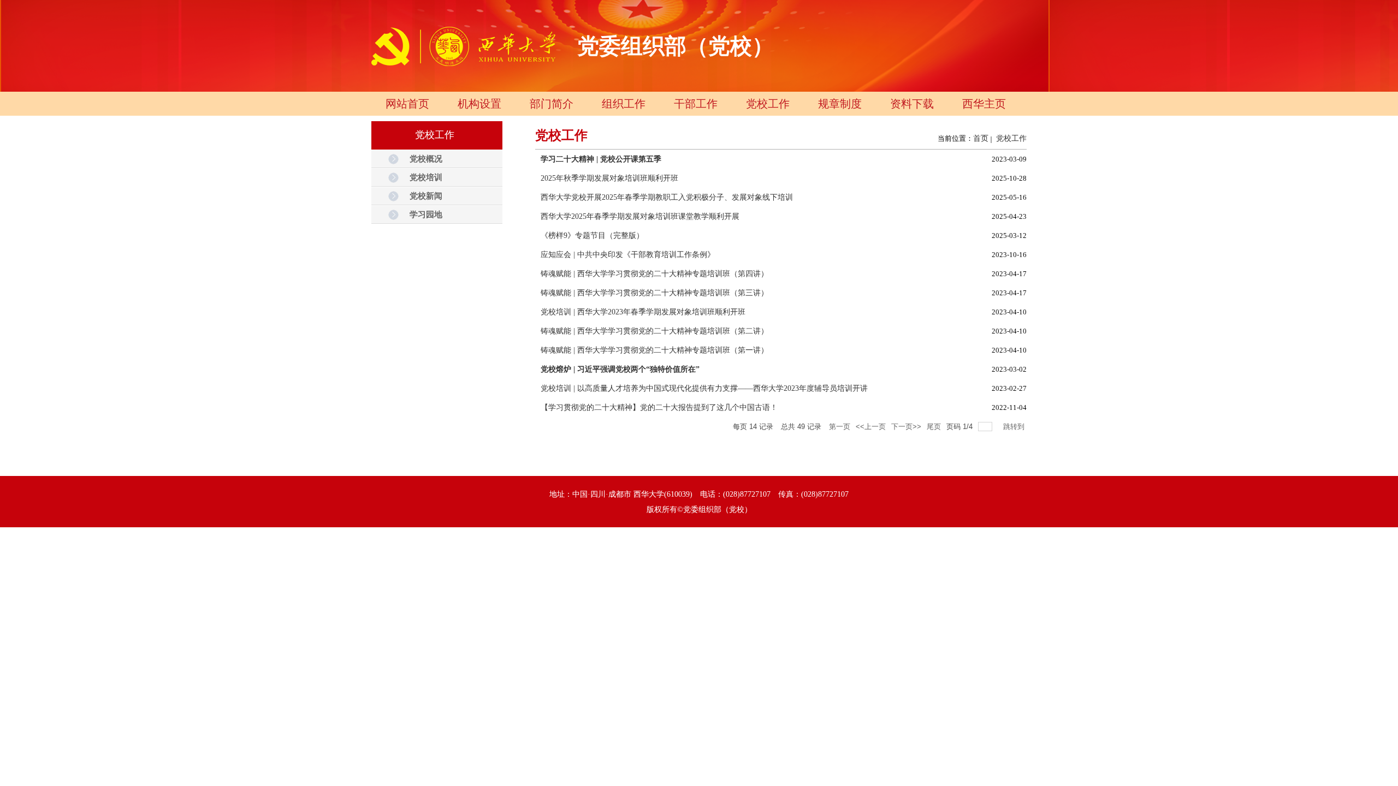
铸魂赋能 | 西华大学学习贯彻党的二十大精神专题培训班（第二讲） (654, 331)
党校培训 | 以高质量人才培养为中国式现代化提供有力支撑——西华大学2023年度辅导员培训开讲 (704, 388)
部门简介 (551, 104)
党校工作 (768, 104)
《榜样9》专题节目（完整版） (592, 235)
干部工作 (696, 104)
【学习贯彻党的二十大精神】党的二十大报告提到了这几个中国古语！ (659, 407)
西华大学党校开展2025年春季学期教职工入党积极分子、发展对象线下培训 (667, 197)
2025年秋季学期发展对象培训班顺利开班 (609, 178)
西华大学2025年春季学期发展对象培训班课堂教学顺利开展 (640, 216)
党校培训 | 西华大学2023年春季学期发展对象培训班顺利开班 (643, 312)
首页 (980, 138)
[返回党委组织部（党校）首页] (464, 67)
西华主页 (984, 104)
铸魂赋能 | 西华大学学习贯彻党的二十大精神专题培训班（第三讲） (654, 293)
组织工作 (623, 104)
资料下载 (912, 104)
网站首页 (407, 104)
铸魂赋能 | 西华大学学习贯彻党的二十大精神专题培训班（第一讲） (654, 350)
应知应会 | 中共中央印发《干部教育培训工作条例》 (628, 255)
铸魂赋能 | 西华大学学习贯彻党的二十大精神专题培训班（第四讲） (654, 274)
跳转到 (1015, 426)
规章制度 (840, 104)
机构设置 (479, 104)
